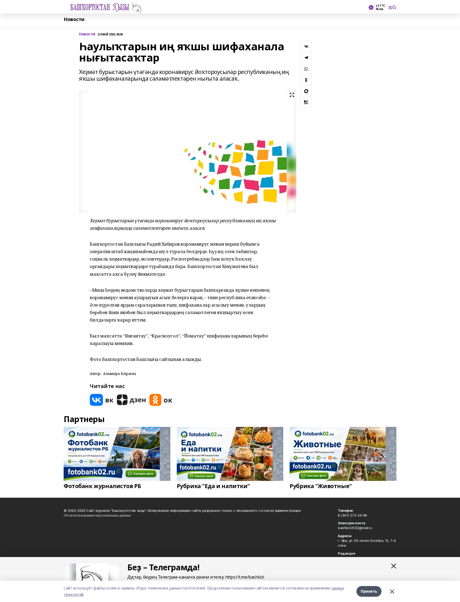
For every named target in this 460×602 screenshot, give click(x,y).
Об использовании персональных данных (97, 515)
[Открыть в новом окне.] (102, 400)
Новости (74, 19)
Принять (369, 591)
